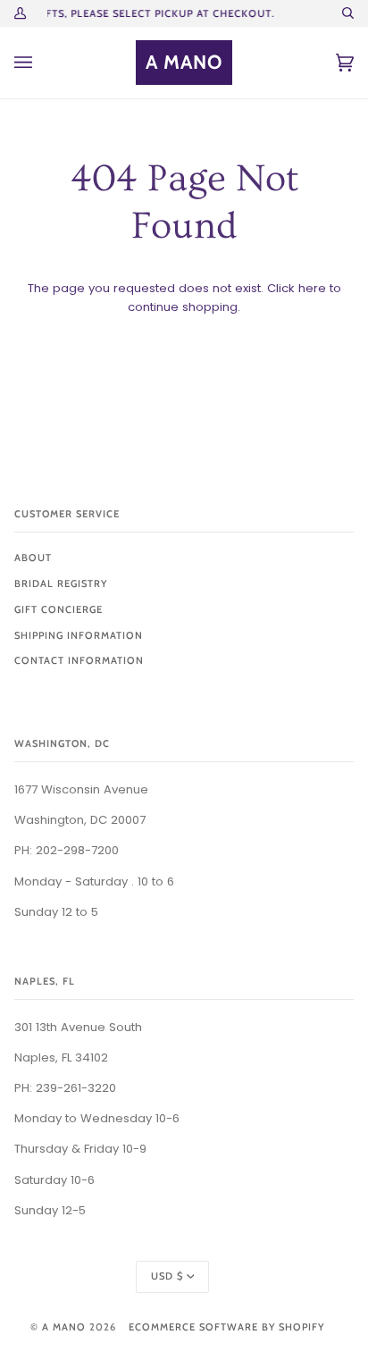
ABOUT (33, 557)
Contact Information (79, 660)
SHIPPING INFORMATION (78, 635)
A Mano (64, 1327)
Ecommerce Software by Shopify (226, 1327)
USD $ (167, 1276)
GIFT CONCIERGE (58, 609)
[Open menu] (41, 62)
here (312, 288)
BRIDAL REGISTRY (60, 583)
